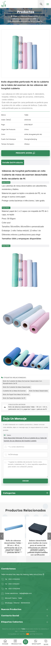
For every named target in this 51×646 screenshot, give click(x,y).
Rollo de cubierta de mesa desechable (16, 387)
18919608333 (25, 603)
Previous (2, 536)
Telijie (20, 598)
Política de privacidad (27, 631)
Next (49, 536)
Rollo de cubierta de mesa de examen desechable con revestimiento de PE (22, 382)
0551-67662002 (14, 579)
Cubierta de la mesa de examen (14, 391)
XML (16, 631)
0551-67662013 (13, 584)
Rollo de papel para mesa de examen (16, 394)
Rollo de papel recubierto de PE (14, 398)
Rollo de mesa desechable (38, 391)
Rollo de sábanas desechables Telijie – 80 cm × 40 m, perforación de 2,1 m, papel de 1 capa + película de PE (13, 543)
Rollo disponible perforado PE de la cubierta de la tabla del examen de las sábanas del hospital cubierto (25, 439)
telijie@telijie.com (25, 593)
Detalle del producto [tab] (12, 162)
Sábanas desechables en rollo (24, 19)
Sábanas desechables (29, 16)
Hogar (15, 16)
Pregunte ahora (24, 153)
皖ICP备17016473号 (36, 634)
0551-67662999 (14, 589)
